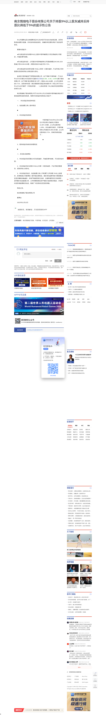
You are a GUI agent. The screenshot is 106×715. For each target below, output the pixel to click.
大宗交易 (45, 220)
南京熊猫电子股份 (28, 220)
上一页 (15, 305)
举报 (53, 32)
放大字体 (62, 32)
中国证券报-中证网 (33, 32)
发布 (58, 261)
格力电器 (69, 152)
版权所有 (84, 688)
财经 (31, 2)
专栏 (53, 2)
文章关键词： (18, 220)
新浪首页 (16, 2)
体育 (26, 2)
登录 (46, 261)
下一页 (62, 305)
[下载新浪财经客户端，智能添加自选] (79, 158)
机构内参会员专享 (86, 47)
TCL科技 (69, 146)
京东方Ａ (69, 142)
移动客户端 (86, 1)
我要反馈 (61, 222)
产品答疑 (69, 682)
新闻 (22, 2)
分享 (80, 32)
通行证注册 (84, 679)
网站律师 (76, 682)
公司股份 (51, 220)
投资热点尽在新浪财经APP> (35, 330)
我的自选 (85, 130)
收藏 (67, 32)
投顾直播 (70, 618)
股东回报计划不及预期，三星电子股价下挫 (46, 710)
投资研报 (70, 38)
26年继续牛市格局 (53, 288)
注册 (79, 1)
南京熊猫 (40, 78)
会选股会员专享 (86, 68)
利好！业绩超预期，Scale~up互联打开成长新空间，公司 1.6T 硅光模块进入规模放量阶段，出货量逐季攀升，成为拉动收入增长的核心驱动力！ (79, 43)
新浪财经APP (47, 32)
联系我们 (69, 679)
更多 (58, 2)
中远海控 (69, 149)
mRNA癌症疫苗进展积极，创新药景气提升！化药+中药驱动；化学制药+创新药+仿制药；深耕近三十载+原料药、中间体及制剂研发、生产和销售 (79, 64)
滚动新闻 (29, 15)
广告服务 (76, 676)
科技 (40, 2)
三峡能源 (69, 139)
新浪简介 (69, 676)
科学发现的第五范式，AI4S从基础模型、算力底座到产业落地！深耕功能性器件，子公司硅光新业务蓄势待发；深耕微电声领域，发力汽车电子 (79, 53)
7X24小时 (71, 245)
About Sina (84, 676)
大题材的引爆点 (18, 288)
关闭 (62, 340)
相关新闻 (20, 330)
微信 (75, 32)
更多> (79, 667)
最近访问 (73, 130)
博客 (44, 2)
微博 (71, 32)
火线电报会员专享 (86, 58)
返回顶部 (95, 692)
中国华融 (38, 220)
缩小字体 (58, 32)
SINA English (85, 682)
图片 (49, 2)
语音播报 (95, 680)
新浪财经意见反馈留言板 (75, 672)
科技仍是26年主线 (36, 288)
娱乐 (35, 2)
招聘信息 (76, 679)
